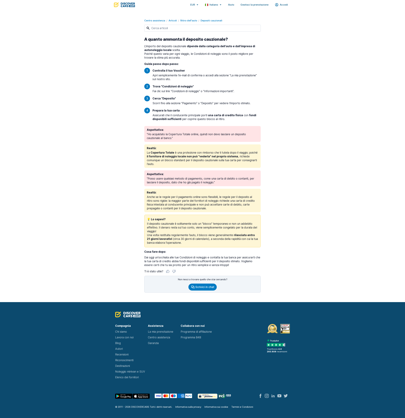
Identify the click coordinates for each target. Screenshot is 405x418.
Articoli (173, 20)
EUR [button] (192, 4)
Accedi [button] (284, 4)
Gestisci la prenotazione (254, 4)
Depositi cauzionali (211, 20)
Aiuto (231, 4)
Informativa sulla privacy (188, 406)
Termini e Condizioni (242, 406)
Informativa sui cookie (216, 406)
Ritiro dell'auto (188, 20)
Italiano (213, 4)
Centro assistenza (154, 20)
